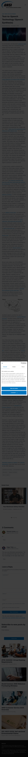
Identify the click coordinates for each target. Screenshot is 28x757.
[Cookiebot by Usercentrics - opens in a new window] (21, 363)
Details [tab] (14, 366)
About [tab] (23, 366)
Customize (13, 392)
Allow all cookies (14, 388)
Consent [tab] (5, 366)
